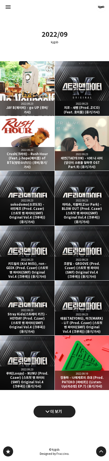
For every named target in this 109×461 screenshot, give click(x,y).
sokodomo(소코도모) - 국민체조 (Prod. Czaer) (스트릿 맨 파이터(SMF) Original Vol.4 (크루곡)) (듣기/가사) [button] (27, 198)
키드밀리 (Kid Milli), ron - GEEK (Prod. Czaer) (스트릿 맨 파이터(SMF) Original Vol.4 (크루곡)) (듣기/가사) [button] (27, 253)
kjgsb (54, 42)
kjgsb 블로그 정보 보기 (101, 7)
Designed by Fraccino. (54, 454)
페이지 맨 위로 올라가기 (101, 451)
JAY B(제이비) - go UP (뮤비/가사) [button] (27, 88)
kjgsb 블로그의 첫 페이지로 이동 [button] (54, 7)
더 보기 (56, 411)
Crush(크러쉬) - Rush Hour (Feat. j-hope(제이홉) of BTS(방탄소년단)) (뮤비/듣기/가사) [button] (27, 143)
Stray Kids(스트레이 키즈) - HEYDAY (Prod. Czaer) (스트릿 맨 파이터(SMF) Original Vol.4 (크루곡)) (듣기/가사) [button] (27, 308)
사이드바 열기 (8, 7)
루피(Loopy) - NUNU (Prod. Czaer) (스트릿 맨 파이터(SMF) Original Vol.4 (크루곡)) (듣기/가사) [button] (27, 363)
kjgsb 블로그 (8, 451)
